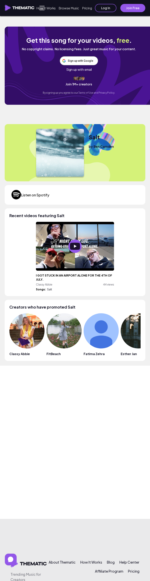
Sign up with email (79, 70)
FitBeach (53, 354)
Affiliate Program (109, 571)
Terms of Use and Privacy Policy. (96, 92)
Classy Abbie (19, 354)
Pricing (87, 8)
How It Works (46, 8)
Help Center (129, 562)
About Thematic (62, 562)
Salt (94, 137)
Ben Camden (104, 146)
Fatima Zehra (94, 354)
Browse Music (69, 8)
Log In (105, 8)
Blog (111, 562)
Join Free (132, 8)
